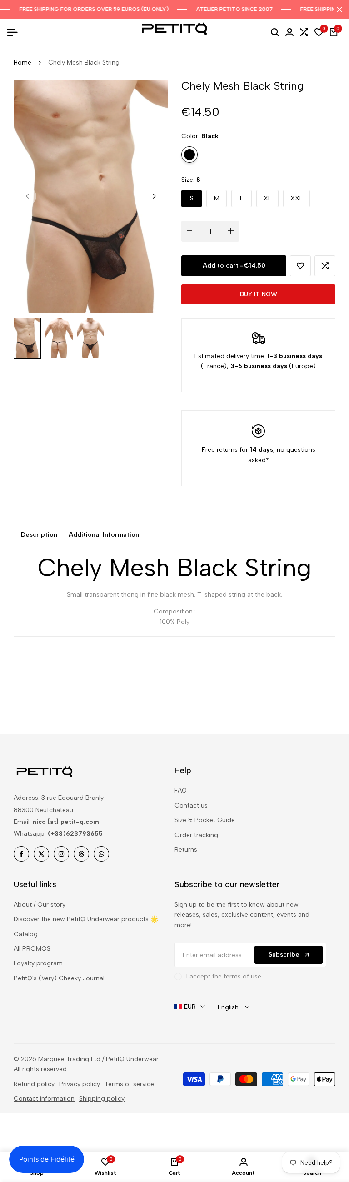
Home (22, 62)
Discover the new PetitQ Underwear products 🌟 (86, 919)
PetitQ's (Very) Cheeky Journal (59, 978)
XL (267, 198)
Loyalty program (38, 963)
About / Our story (39, 904)
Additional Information (104, 535)
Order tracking (196, 835)
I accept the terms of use (223, 976)
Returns (185, 849)
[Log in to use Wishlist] (300, 265)
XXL (296, 198)
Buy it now (258, 294)
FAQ (180, 790)
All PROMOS (32, 949)
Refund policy (34, 1084)
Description (39, 535)
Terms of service (129, 1084)
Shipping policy (102, 1098)
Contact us (191, 805)
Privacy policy (79, 1084)
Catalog (26, 934)
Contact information (44, 1098)
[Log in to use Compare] (325, 265)
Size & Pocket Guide (204, 820)
